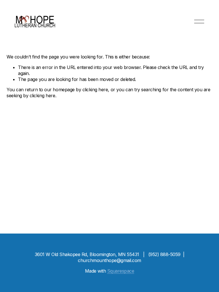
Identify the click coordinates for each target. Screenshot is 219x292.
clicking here (95, 89)
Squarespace (120, 271)
